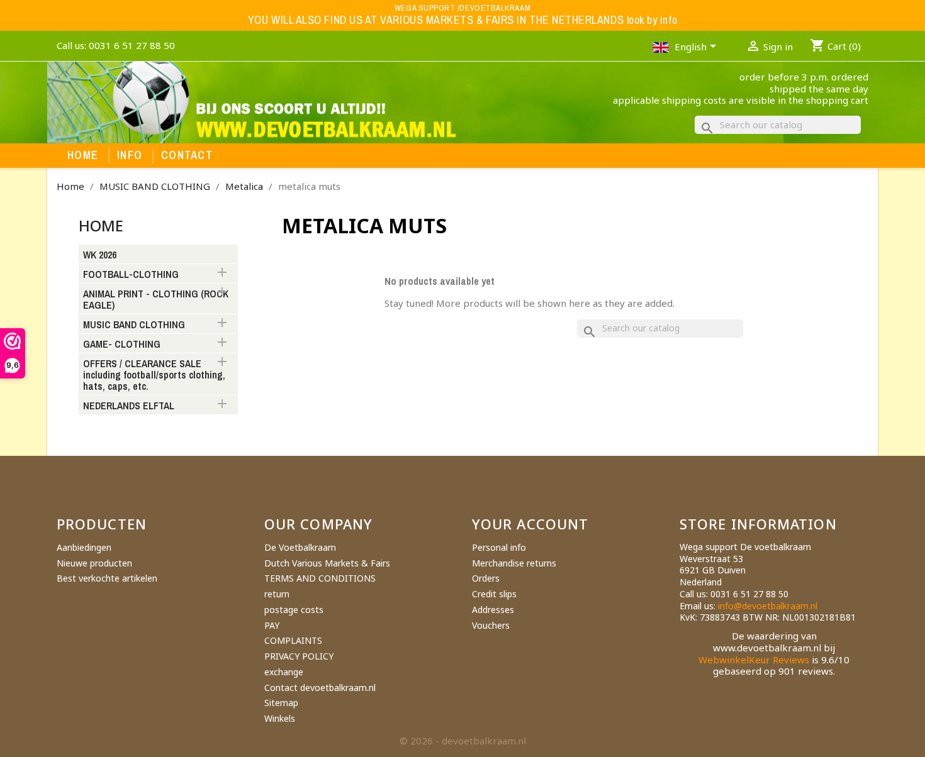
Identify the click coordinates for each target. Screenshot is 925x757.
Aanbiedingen (84, 547)
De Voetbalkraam (300, 547)
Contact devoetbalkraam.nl (320, 687)
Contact (187, 155)
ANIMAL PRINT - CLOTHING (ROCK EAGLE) (155, 300)
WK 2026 (99, 255)
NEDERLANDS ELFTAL (128, 406)
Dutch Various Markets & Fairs (327, 563)
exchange (283, 672)
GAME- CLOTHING (121, 344)
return (276, 594)
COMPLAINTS (293, 640)
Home (82, 155)
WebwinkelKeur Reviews (753, 659)
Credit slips (494, 594)
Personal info (499, 547)
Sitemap (281, 703)
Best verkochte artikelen (107, 578)
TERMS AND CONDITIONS (320, 578)
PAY (271, 625)
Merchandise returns (514, 563)
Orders (486, 578)
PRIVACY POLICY (299, 656)
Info (129, 155)
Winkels (279, 718)
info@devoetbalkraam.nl (767, 606)
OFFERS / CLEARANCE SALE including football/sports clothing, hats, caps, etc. (154, 375)
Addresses (493, 610)
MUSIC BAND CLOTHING (134, 325)
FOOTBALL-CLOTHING (131, 274)
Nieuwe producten (94, 563)
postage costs (293, 610)
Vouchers (491, 625)
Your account (530, 523)
